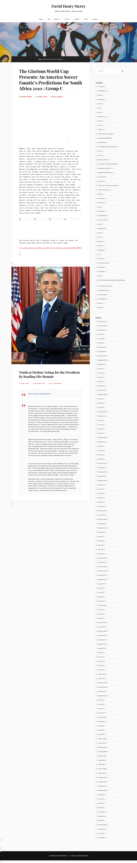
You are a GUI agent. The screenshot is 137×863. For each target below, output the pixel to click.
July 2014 (100, 536)
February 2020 (102, 347)
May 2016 (100, 454)
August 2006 (101, 816)
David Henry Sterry (68, 6)
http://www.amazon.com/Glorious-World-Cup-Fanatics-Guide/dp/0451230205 (50, 248)
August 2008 (101, 760)
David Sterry (26, 96)
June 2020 (101, 338)
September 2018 (102, 394)
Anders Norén (82, 856)
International (101, 177)
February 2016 (102, 463)
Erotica (100, 151)
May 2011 (100, 661)
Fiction (100, 155)
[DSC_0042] (41, 220)
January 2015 (101, 515)
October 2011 (101, 639)
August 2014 (101, 532)
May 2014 (100, 545)
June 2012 (101, 609)
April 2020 (101, 343)
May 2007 (100, 803)
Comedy (100, 129)
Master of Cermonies (103, 189)
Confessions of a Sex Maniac (105, 133)
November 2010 (102, 687)
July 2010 (100, 700)
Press (66, 19)
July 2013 (100, 588)
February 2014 (102, 558)
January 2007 (101, 812)
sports (99, 275)
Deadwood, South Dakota (104, 138)
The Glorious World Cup (104, 286)
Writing (100, 307)
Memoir (100, 194)
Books (56, 19)
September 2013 (102, 579)
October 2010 (101, 691)
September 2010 (102, 695)
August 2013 (101, 583)
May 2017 (100, 429)
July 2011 (100, 652)
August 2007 (101, 794)
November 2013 (102, 571)
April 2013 (101, 596)
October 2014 (101, 523)
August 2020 (101, 330)
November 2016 (102, 437)
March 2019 (101, 386)
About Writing (101, 90)
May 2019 (100, 377)
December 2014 (102, 519)
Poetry (99, 232)
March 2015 (101, 506)
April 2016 (101, 459)
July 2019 (100, 368)
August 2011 (101, 648)
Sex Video (100, 258)
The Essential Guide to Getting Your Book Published (111, 280)
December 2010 (102, 682)
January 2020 (101, 351)
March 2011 (101, 669)
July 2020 (100, 334)
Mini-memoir (58, 383)
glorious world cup (103, 159)
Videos (60, 96)
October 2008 (101, 756)
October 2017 (101, 416)
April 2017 (101, 433)
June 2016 (101, 450)
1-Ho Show (101, 86)
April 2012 (101, 618)
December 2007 (102, 777)
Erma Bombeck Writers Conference (107, 146)
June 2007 (101, 799)
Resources (101, 241)
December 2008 (102, 747)
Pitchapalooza (101, 228)
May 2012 (100, 614)
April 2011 (101, 665)
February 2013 (102, 605)
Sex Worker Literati (103, 263)
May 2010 (100, 708)
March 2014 (101, 553)
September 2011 (102, 644)
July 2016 (100, 446)
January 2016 (101, 467)
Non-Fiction (101, 211)
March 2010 (101, 713)
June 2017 (101, 424)
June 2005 (101, 833)
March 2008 (101, 764)
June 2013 (101, 592)
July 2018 (100, 398)
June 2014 (101, 540)
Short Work (101, 271)
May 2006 (100, 820)
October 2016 (101, 441)
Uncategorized (102, 299)
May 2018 (100, 403)
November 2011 (102, 635)
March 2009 (101, 734)
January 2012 (101, 627)
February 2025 (102, 321)
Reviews (100, 245)
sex (99, 254)
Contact (95, 19)
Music (99, 207)
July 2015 (100, 489)
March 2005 (101, 837)
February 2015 (102, 510)
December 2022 (102, 325)
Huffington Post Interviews (105, 172)
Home (41, 19)
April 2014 (101, 549)
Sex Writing (101, 267)
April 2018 (101, 407)
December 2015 (102, 472)
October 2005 (101, 829)
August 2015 (101, 484)
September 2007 (102, 790)
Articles (100, 103)
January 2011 (101, 678)
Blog (55, 96)
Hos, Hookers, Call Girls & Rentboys (107, 164)
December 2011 (102, 631)
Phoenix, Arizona (102, 219)
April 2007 (101, 807)
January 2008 (101, 773)
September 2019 (102, 360)
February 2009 (102, 738)
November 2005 (102, 824)
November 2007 (102, 781)
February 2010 (102, 717)
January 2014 (101, 562)
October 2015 (101, 476)
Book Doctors (101, 116)
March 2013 (101, 601)
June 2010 (101, 704)
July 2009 (100, 725)
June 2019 (101, 373)
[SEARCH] (123, 71)
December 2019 (102, 355)
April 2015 (101, 502)
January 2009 (101, 743)
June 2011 (101, 657)
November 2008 (102, 751)
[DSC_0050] (56, 220)
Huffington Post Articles (104, 168)
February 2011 (102, 674)
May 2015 (100, 497)
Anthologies (101, 99)
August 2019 (101, 364)
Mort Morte (101, 202)
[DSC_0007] (26, 220)
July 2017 (100, 420)
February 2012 (102, 622)
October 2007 (101, 786)
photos (100, 224)
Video (86, 19)
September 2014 (102, 528)
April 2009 (101, 730)
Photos (77, 19)
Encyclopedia (101, 142)
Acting (99, 95)
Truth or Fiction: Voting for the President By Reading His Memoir (49, 374)
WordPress (62, 856)
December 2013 (102, 566)
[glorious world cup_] (71, 220)
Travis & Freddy (102, 294)
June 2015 (101, 493)
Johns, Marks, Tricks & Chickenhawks (108, 185)
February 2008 (102, 768)
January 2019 (101, 390)
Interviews (101, 181)
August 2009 (101, 721)
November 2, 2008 (40, 383)
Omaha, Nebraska (102, 215)
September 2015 (102, 480)
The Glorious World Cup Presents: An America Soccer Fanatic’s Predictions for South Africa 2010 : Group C (50, 79)
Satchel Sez (101, 250)
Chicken (100, 125)
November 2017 (102, 411)
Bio (49, 19)
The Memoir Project (103, 290)
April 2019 (101, 381)
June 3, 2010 (42, 96)
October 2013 (101, 575)
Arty (99, 108)
